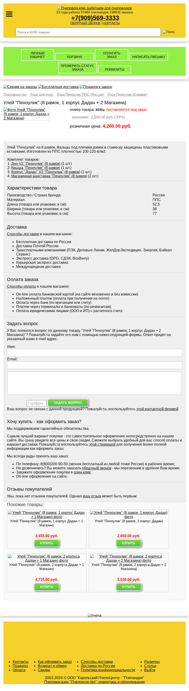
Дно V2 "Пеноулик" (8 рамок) (35, 164)
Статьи (150, 666)
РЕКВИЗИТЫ (114, 69)
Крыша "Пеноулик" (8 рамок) (35, 168)
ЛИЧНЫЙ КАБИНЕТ (37, 55)
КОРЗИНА (74, 57)
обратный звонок (96, 468)
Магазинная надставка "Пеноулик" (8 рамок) (49, 176)
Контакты (21, 662)
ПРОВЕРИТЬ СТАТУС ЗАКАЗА (77, 67)
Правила (20, 666)
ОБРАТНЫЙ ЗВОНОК (85, 23)
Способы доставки (23, 234)
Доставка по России (98, 666)
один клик (82, 472)
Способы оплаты (21, 286)
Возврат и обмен (52, 666)
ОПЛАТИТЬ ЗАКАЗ (111, 55)
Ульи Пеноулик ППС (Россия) (80, 94)
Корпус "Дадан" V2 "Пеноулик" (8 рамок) (45, 172)
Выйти (149, 670)
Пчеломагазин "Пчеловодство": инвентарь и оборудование (94, 682)
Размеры (152, 662)
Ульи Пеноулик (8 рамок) (127, 94)
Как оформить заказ (55, 662)
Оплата (19, 670)
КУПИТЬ (46, 543)
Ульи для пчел (41, 94)
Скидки (44, 670)
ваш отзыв (92, 496)
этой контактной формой (157, 409)
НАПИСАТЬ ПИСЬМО (148, 57)
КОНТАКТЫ (111, 23)
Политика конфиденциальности (108, 670)
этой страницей (102, 444)
